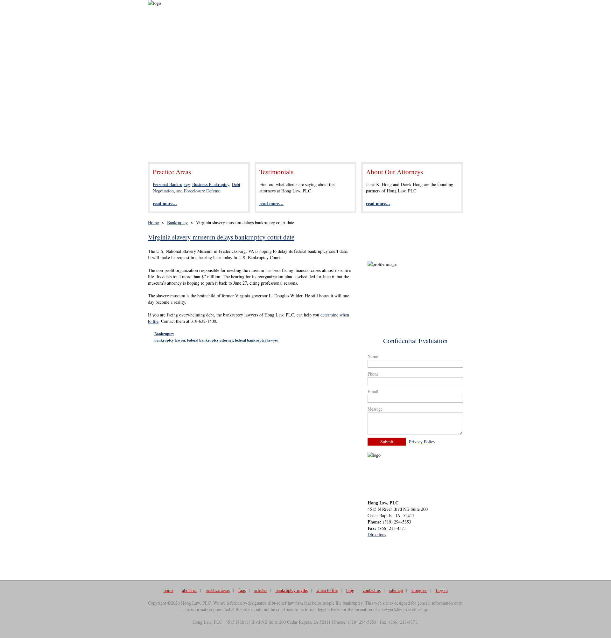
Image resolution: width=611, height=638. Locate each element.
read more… (165, 203)
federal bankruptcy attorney (210, 340)
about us (189, 590)
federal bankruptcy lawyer (256, 340)
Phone (373, 374)
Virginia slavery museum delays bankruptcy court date (221, 236)
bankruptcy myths (292, 590)
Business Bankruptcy (210, 184)
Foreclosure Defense (202, 191)
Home (153, 222)
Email (373, 391)
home (168, 590)
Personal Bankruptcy (171, 184)
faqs (242, 590)
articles (260, 590)
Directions (377, 534)
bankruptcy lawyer (169, 340)
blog (350, 590)
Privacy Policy (422, 442)
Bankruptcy (177, 222)
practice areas (218, 590)
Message (375, 409)
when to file (327, 590)
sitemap (396, 590)
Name (373, 356)
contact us (372, 590)
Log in (442, 590)
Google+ (419, 590)
